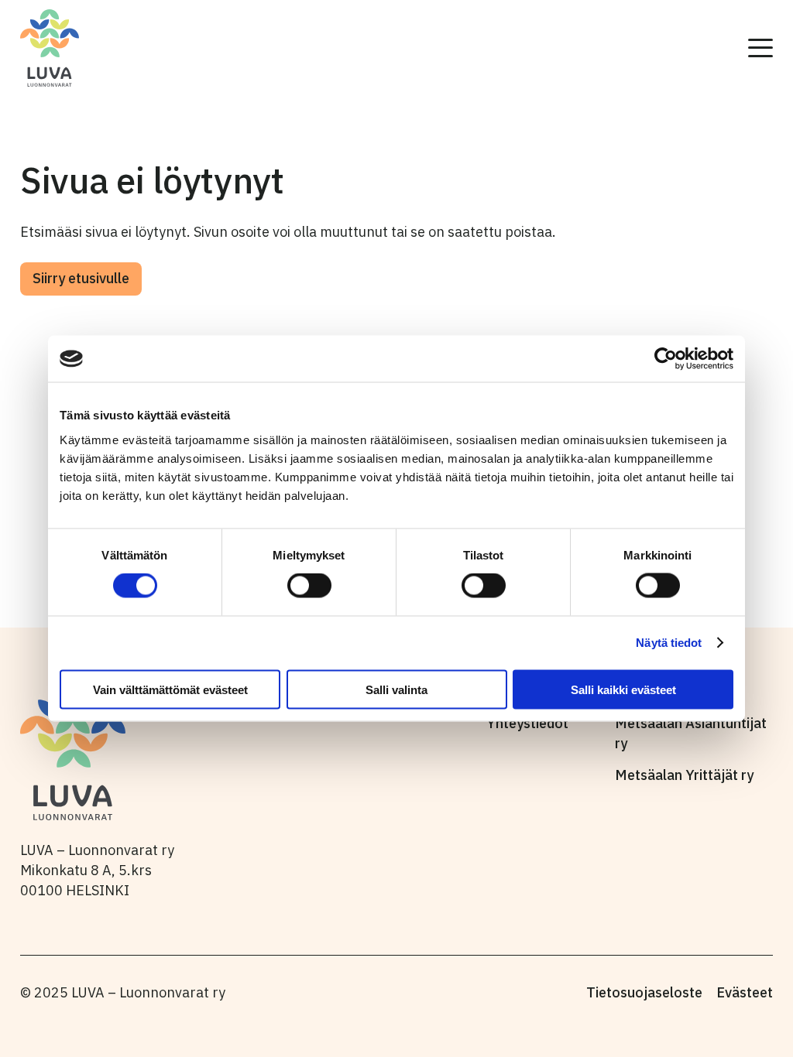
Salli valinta (396, 689)
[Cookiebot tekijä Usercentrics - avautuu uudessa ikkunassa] (665, 359)
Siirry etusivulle (81, 278)
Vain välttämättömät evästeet (170, 689)
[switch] (309, 585)
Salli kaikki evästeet (623, 689)
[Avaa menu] (760, 48)
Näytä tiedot (669, 642)
